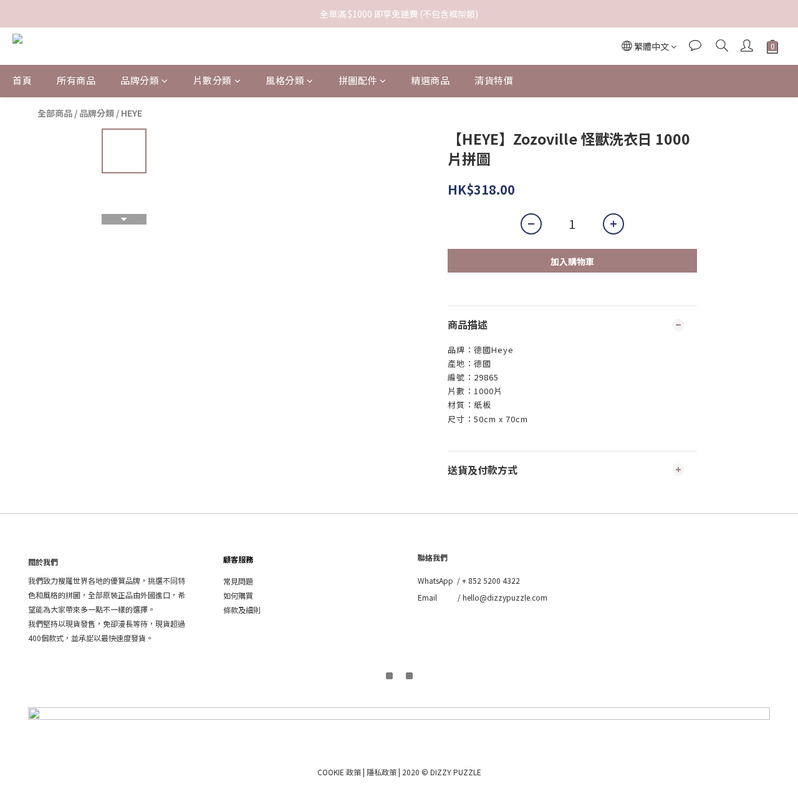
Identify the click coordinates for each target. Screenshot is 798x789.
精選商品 (430, 80)
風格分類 (285, 80)
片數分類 (212, 80)
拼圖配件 (358, 80)
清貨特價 (493, 80)
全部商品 (54, 113)
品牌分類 (139, 80)
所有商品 (76, 80)
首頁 (22, 80)
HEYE (131, 113)
